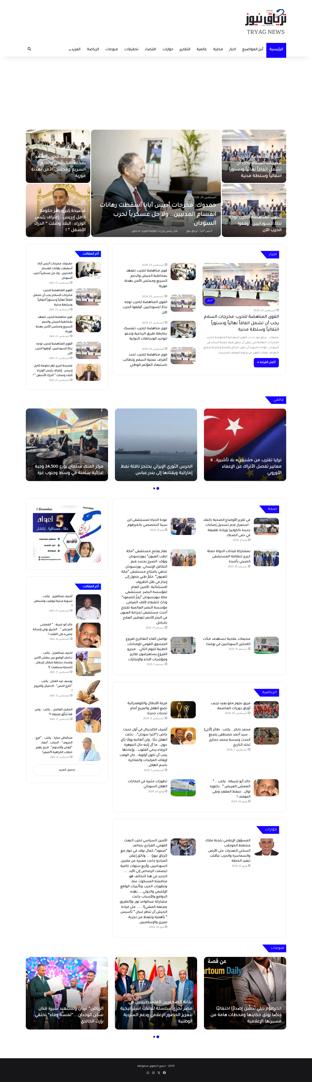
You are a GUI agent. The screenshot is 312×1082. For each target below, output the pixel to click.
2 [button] (154, 488)
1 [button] (158, 488)
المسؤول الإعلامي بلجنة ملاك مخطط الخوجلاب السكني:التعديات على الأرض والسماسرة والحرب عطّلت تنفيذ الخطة (227, 851)
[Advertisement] (156, 93)
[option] (156, 183)
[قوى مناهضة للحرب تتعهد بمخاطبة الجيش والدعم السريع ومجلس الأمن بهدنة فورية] (183, 271)
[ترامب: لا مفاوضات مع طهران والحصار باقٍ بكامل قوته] (67, 444)
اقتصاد (150, 50)
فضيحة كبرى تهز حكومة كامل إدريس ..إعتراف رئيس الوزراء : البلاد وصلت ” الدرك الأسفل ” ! (52, 370)
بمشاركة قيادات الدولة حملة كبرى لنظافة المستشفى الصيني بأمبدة (228, 557)
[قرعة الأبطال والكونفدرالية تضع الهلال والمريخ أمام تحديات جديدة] (183, 709)
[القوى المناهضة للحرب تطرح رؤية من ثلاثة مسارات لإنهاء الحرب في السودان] (58, 156)
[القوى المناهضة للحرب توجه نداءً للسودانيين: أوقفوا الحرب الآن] (183, 303)
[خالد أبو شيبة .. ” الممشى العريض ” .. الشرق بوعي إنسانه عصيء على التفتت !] (88, 635)
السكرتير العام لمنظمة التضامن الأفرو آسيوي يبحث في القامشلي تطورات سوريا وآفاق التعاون (161, 467)
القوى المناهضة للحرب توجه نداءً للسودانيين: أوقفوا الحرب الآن (144, 308)
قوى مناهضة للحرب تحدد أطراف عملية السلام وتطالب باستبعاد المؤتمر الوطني (254, 170)
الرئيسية (276, 50)
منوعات (111, 50)
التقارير (185, 50)
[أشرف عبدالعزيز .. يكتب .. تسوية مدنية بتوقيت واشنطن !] (88, 606)
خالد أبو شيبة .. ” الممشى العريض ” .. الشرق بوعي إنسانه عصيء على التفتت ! (52, 629)
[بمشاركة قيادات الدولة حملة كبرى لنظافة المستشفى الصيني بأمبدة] (266, 557)
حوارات (167, 50)
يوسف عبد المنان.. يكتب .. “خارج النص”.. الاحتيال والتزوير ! (53, 686)
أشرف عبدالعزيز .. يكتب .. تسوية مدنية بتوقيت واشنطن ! (53, 601)
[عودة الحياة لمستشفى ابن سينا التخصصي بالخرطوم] (183, 526)
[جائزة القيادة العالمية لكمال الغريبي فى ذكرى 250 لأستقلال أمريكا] (67, 993)
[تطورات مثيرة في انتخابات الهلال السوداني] (183, 787)
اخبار (232, 50)
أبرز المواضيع (252, 50)
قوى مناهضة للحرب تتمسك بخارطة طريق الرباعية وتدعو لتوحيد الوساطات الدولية (145, 334)
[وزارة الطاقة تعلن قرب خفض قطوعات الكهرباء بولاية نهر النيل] (254, 210)
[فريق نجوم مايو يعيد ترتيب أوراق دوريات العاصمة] (266, 709)
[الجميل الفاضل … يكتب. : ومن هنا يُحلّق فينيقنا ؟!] (88, 720)
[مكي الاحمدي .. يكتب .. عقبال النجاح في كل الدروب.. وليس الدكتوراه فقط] (156, 993)
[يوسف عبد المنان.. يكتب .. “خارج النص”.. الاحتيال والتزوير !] (88, 691)
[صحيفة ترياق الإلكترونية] (265, 21)
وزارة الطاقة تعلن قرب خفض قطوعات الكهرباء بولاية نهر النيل (258, 224)
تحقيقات (131, 50)
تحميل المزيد (67, 770)
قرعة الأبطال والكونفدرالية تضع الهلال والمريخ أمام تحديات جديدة (147, 709)
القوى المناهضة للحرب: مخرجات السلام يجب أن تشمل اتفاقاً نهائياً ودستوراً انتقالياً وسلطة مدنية (241, 323)
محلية (218, 50)
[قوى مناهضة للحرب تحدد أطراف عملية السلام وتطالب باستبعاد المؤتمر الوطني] (254, 156)
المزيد (75, 50)
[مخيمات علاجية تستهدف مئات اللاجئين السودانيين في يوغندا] (266, 645)
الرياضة (93, 50)
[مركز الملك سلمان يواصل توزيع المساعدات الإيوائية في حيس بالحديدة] (245, 444)
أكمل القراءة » (266, 362)
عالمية (202, 50)
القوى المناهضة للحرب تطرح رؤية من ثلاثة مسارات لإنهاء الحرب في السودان (58, 170)
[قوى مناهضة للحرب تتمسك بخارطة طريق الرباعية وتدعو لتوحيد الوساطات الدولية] (156, 183)
